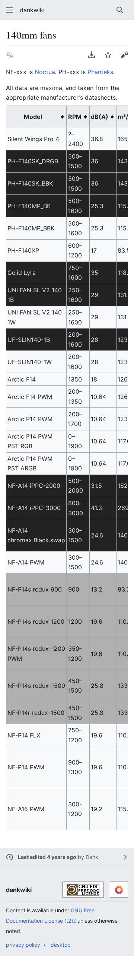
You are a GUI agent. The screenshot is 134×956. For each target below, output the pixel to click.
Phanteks (100, 72)
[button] (7, 10)
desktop (61, 945)
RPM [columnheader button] (75, 116)
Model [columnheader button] (33, 116)
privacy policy (23, 945)
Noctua (45, 72)
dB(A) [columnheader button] (99, 116)
